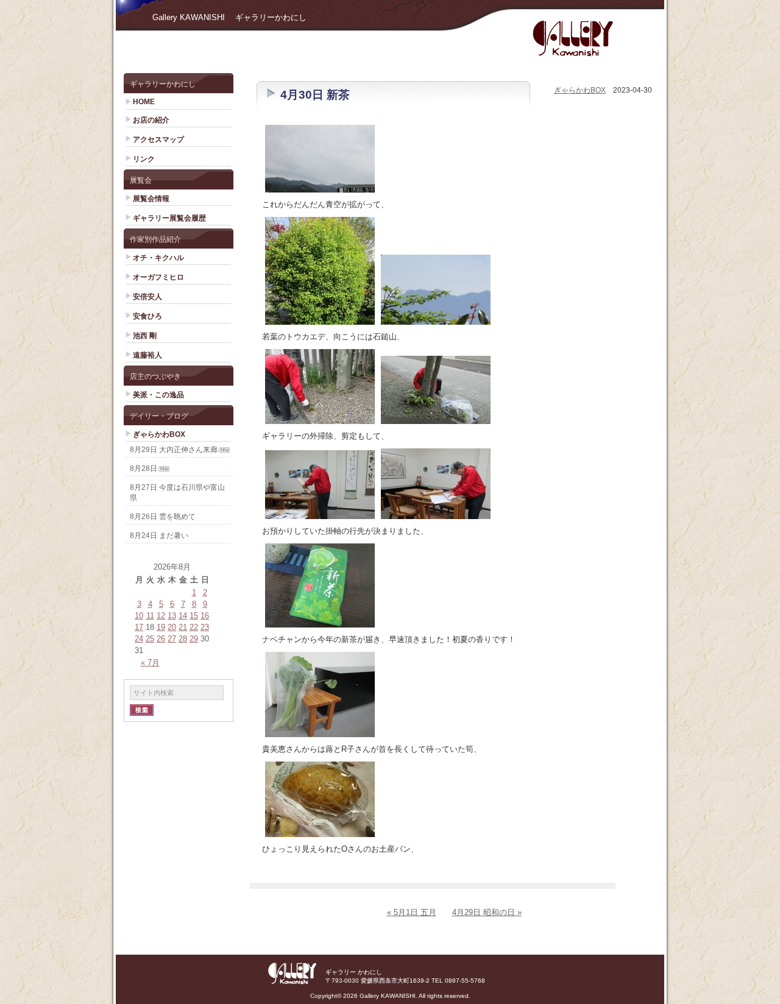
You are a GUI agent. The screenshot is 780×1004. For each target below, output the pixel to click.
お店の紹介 (151, 120)
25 (150, 638)
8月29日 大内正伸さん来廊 (174, 449)
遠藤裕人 (147, 355)
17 (139, 627)
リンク (144, 159)
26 (161, 638)
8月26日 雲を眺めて (163, 516)
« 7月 (150, 662)
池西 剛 (145, 335)
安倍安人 (147, 296)
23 (204, 627)
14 (183, 615)
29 (194, 638)
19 (161, 627)
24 (139, 638)
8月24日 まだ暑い (159, 535)
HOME (144, 101)
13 (172, 615)
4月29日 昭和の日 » (487, 912)
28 (183, 638)
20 (172, 627)
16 (204, 615)
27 (172, 638)
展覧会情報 (151, 198)
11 (150, 615)
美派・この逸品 (158, 395)
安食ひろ (147, 316)
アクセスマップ (158, 139)
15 (194, 615)
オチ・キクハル (158, 257)
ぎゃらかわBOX (159, 434)
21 (183, 627)
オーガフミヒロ (158, 277)
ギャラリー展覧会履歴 (169, 218)
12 (161, 615)
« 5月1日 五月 (411, 912)
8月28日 (143, 468)
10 (139, 615)
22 (194, 627)
